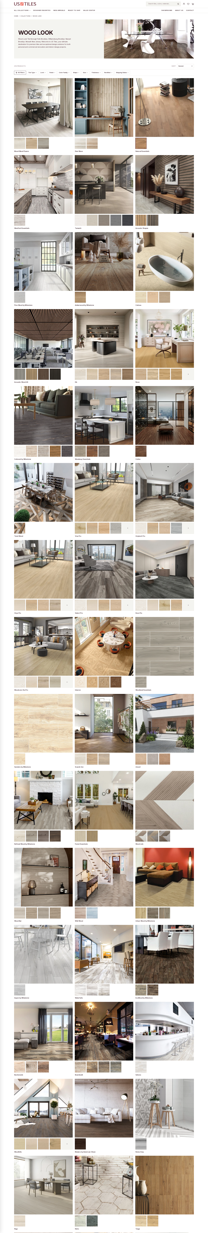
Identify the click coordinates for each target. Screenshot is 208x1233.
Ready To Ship (74, 10)
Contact (190, 10)
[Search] (178, 4)
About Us (179, 10)
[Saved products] (188, 4)
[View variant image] (19, 143)
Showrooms (166, 10)
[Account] (184, 4)
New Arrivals (59, 10)
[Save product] (70, 81)
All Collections (21, 10)
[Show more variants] (188, 374)
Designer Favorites (41, 10)
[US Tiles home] (25, 4)
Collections (25, 16)
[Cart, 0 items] (193, 4)
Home (16, 16)
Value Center (89, 10)
